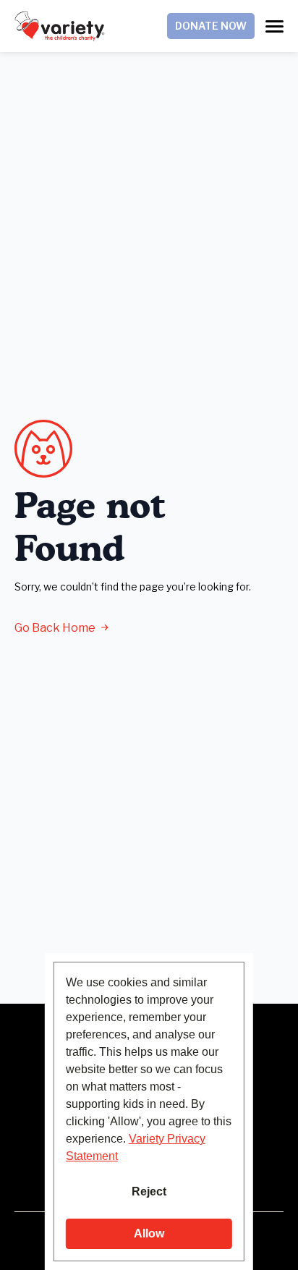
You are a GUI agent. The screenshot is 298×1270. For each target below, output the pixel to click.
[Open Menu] (274, 26)
